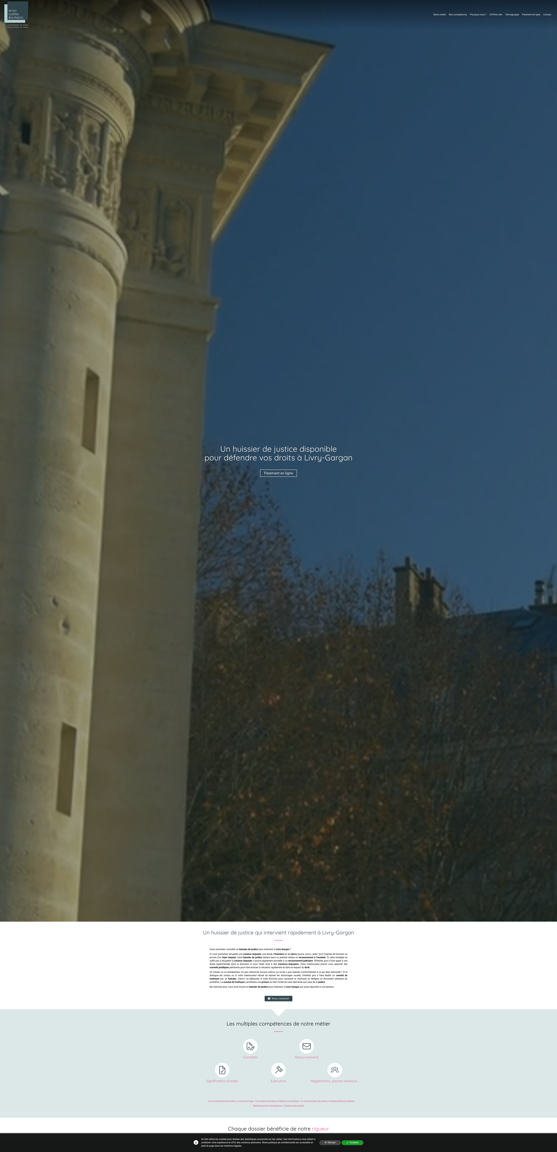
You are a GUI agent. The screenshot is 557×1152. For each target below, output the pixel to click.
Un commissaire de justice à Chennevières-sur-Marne (328, 1101)
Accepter (354, 1142)
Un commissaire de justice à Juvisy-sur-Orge (230, 1101)
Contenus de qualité (294, 1105)
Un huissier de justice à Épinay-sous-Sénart (277, 1101)
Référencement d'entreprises (267, 1105)
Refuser (332, 1142)
